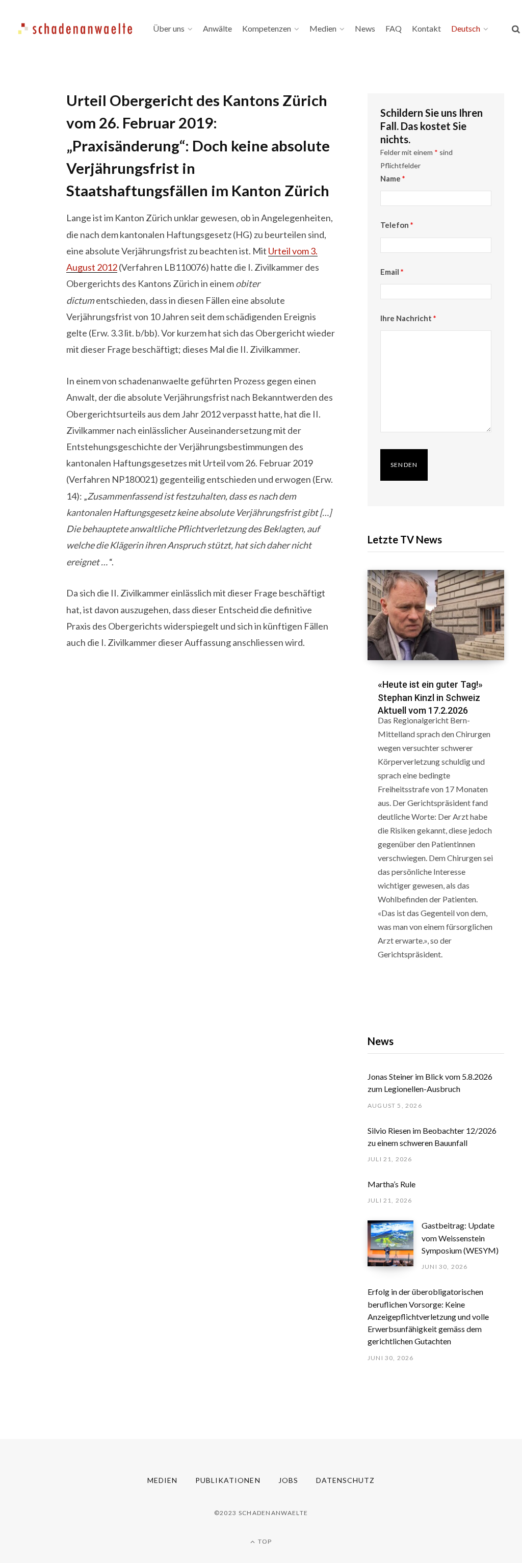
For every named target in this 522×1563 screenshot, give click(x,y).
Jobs (288, 1480)
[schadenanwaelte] (75, 28)
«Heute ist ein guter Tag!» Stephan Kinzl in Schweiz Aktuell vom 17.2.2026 (430, 697)
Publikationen (227, 1480)
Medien (162, 1480)
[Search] (516, 28)
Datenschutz (345, 1480)
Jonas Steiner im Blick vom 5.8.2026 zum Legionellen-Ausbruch (430, 1082)
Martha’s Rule (391, 1184)
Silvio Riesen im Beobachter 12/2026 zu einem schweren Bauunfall (432, 1137)
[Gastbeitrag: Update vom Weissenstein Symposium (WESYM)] (395, 1245)
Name (392, 178)
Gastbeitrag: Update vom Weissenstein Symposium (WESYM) (460, 1237)
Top (264, 1541)
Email (392, 271)
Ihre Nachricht (408, 318)
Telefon (396, 224)
